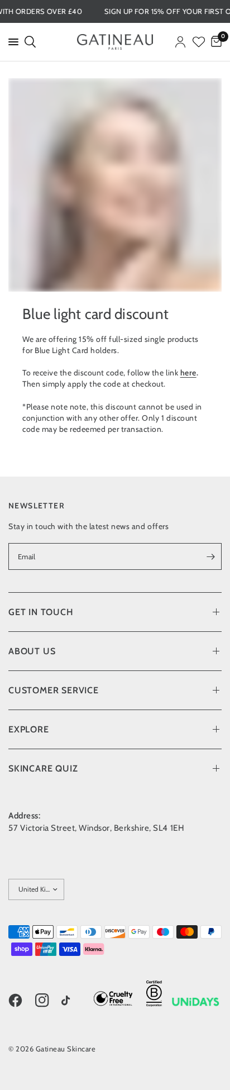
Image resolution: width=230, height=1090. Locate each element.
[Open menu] (11, 41)
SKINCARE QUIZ (43, 768)
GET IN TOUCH (41, 612)
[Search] (29, 42)
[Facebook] (20, 1000)
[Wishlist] (198, 42)
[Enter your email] (210, 556)
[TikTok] (73, 1001)
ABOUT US (31, 651)
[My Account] (180, 42)
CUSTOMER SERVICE (53, 690)
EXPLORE (28, 729)
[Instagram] (47, 1000)
